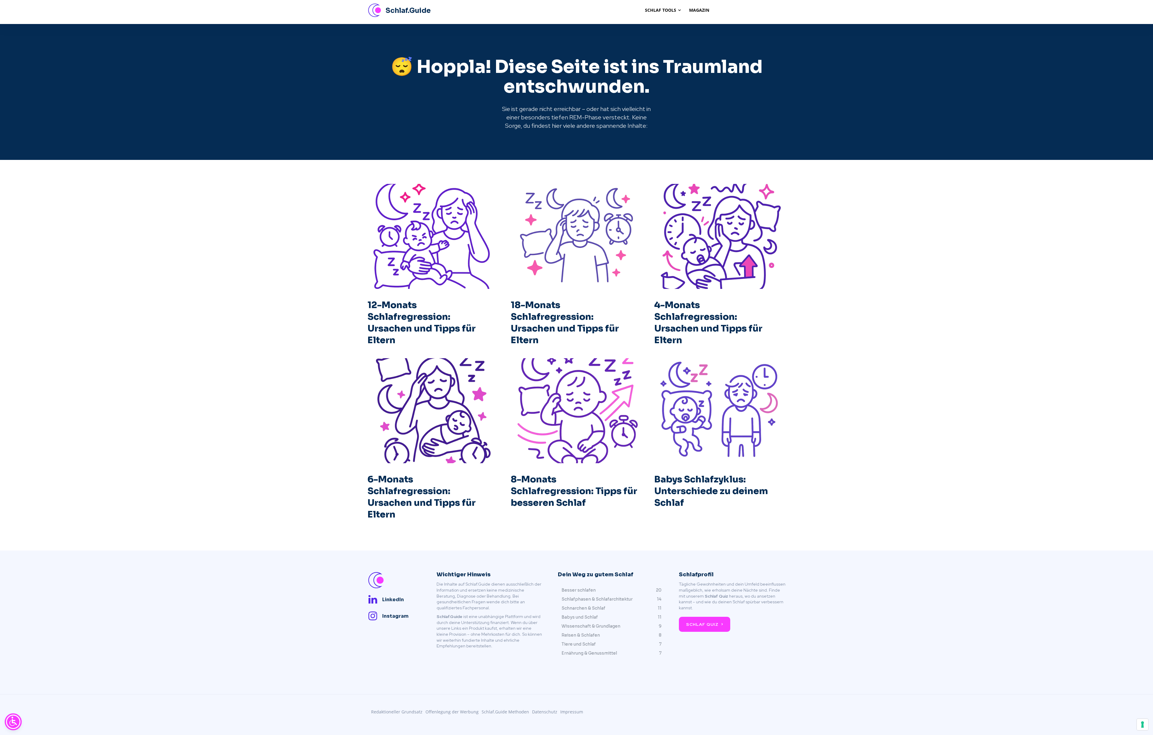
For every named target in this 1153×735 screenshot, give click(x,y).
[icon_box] (386, 599)
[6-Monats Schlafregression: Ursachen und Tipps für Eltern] (433, 410)
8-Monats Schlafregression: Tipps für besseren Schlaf (574, 491)
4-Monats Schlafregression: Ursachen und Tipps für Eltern (708, 322)
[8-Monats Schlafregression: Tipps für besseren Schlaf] (576, 410)
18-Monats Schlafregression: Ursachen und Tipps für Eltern (565, 322)
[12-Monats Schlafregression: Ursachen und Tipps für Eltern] (433, 236)
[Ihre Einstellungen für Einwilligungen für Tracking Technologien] (1142, 724)
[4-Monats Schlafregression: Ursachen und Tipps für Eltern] (719, 236)
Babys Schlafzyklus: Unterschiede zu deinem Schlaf (711, 491)
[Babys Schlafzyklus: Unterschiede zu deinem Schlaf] (719, 410)
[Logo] (395, 581)
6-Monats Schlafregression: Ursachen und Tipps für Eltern (422, 497)
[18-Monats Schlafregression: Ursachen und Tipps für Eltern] (576, 236)
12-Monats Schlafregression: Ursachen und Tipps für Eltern (422, 322)
